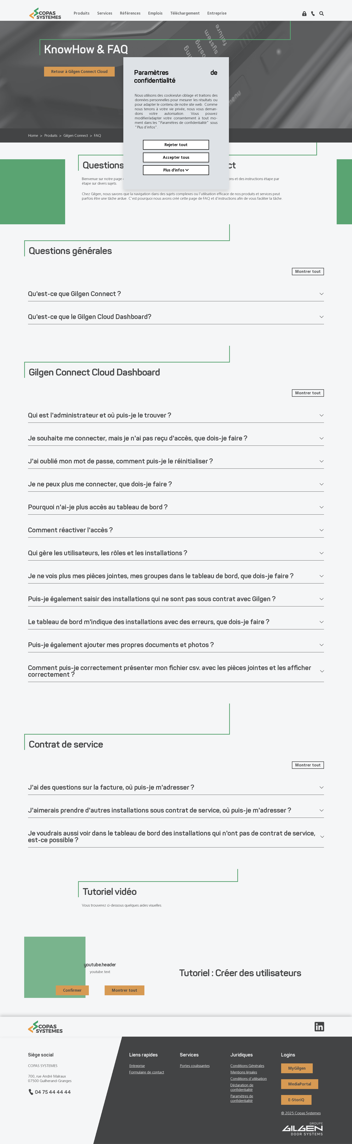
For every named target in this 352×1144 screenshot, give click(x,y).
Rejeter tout (176, 145)
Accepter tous (176, 157)
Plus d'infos (174, 170)
